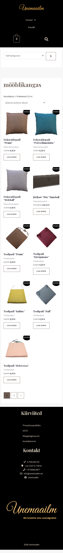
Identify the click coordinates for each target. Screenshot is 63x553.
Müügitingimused (31, 436)
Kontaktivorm (29, 441)
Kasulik (31, 27)
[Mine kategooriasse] (51, 56)
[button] (31, 20)
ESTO (25, 430)
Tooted (29, 19)
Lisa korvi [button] (12, 157)
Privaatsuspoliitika (32, 425)
